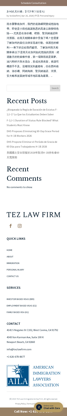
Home (9, 250)
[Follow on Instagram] (20, 226)
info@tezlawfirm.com (19, 349)
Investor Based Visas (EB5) (20, 299)
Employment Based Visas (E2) (22, 305)
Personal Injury (15, 270)
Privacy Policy (20, 403)
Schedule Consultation (33, 3)
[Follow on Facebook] (10, 226)
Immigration (13, 263)
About (10, 256)
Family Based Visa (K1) (18, 312)
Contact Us (13, 276)
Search (55, 88)
